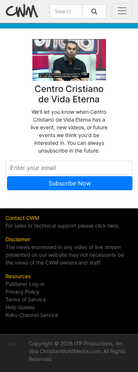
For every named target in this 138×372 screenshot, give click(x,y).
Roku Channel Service (32, 315)
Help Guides (20, 307)
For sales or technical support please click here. (63, 225)
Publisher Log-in (25, 284)
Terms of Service (26, 299)
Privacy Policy (22, 292)
